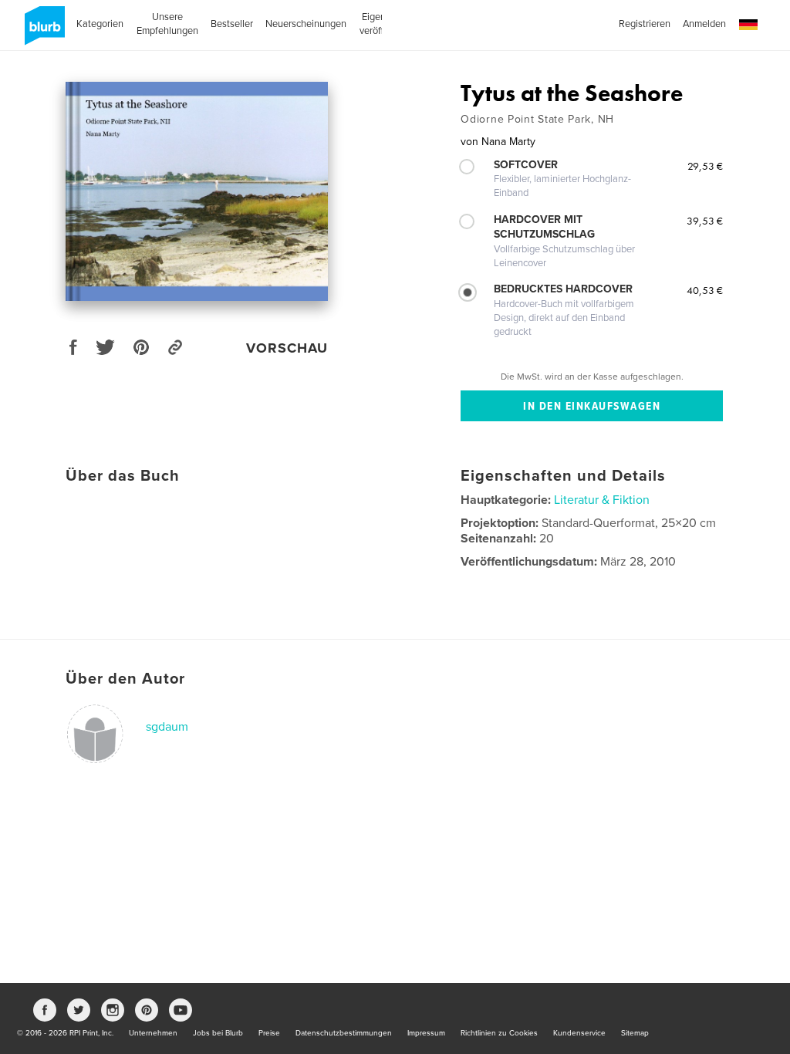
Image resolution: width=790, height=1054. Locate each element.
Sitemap (635, 1033)
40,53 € (705, 290)
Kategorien (99, 24)
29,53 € (705, 166)
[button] (748, 25)
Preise (269, 1033)
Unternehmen (153, 1033)
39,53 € (705, 221)
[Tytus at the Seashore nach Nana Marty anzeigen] (197, 191)
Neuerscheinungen (305, 24)
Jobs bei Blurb (218, 1033)
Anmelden (704, 24)
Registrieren (644, 24)
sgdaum (167, 727)
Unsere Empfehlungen (167, 24)
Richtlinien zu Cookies (499, 1033)
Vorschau (287, 348)
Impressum (426, 1033)
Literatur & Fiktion (602, 500)
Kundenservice (579, 1033)
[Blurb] (42, 32)
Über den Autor (125, 679)
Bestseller (232, 24)
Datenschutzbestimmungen (343, 1033)
